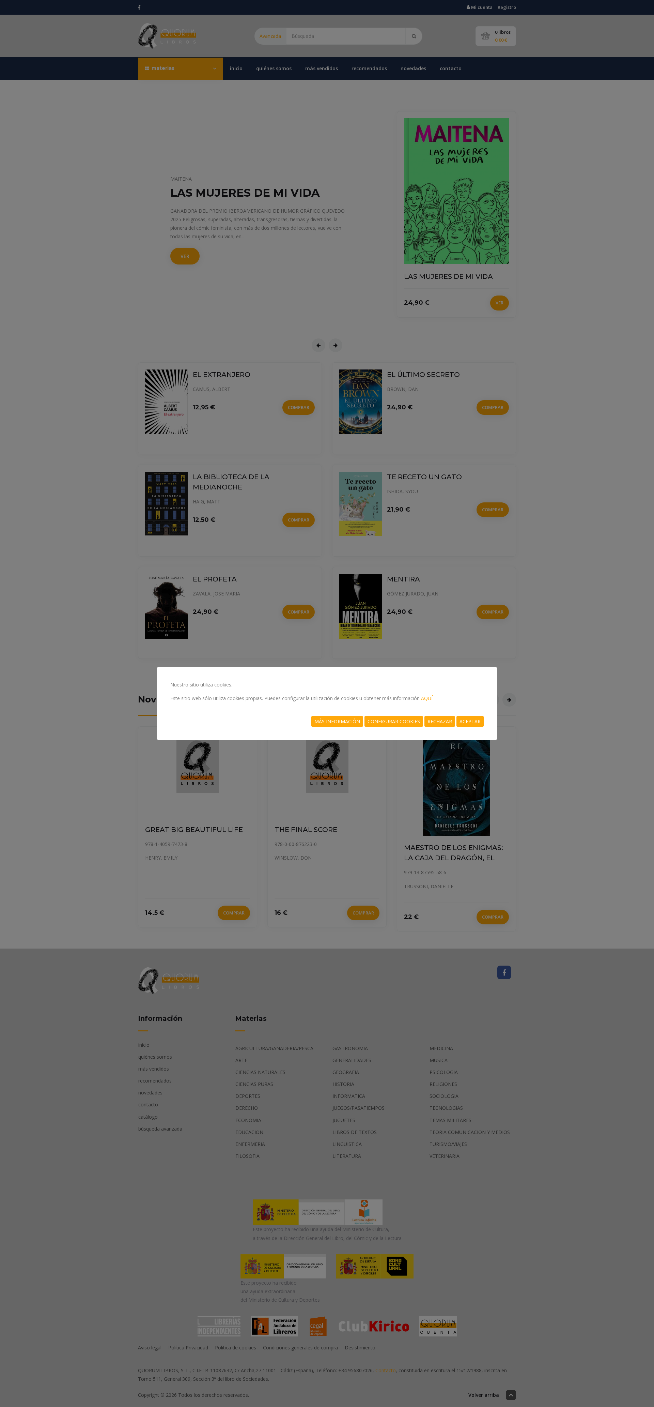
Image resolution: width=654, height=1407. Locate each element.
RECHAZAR (439, 721)
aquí (427, 698)
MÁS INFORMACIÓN (337, 721)
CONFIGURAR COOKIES (394, 721)
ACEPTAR (470, 721)
